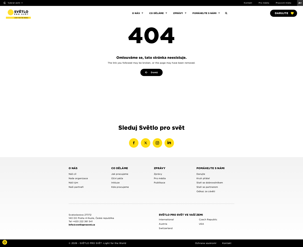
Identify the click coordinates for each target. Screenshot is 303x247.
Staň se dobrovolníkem (209, 182)
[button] (2, 244)
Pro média (264, 3)
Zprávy (159, 168)
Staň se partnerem (207, 187)
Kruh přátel (203, 178)
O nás (73, 168)
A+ (300, 3)
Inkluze (115, 182)
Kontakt (248, 3)
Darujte (281, 13)
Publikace (159, 182)
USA (201, 224)
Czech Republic (208, 219)
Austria (163, 224)
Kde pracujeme (120, 187)
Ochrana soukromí (205, 243)
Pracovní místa (283, 3)
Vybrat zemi (14, 3)
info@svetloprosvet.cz (82, 224)
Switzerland (166, 228)
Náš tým (73, 182)
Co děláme (119, 168)
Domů (154, 72)
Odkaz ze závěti (205, 191)
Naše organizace (78, 178)
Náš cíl (72, 174)
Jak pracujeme (119, 174)
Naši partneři (76, 187)
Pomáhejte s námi (210, 168)
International (166, 219)
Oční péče (117, 178)
